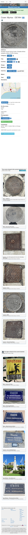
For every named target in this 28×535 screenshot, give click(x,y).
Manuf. (21, 513)
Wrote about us (13, 510)
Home (2, 1)
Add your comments (7, 121)
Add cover (12, 520)
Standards (3, 521)
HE (10, 1)
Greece (10, 61)
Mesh (21, 511)
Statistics (20, 518)
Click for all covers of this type (8, 133)
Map (11, 518)
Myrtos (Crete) (12, 59)
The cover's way (4, 518)
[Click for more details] (14, 185)
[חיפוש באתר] (6, 1)
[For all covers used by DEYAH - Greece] (20, 71)
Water (10, 55)
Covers (20, 509)
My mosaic (21, 512)
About (12, 509)
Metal (10, 67)
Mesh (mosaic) (23, 170)
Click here (5, 102)
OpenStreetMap (13, 98)
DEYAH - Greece (12, 71)
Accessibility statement (12, 522)
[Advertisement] (14, 151)
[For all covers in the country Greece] (23, 17)
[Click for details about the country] (16, 61)
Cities (21, 515)
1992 (9, 77)
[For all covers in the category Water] (2, 19)
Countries (21, 514)
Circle (10, 65)
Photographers (22, 516)
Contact (20, 520)
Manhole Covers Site (14, 7)
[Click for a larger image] (14, 35)
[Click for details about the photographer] (10, 118)
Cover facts (22, 510)
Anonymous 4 (6, 118)
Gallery (3, 520)
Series (21, 517)
